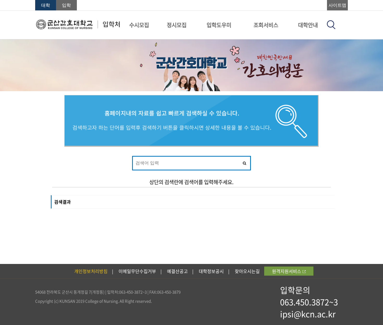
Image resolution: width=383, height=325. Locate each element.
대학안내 (308, 25)
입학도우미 (219, 25)
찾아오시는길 (247, 271)
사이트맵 (337, 5)
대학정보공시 (211, 271)
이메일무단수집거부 (137, 271)
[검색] (244, 163)
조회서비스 (266, 25)
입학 (66, 5)
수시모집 (139, 25)
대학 (45, 5)
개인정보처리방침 (91, 271)
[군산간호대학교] (77, 28)
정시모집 (177, 25)
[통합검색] (331, 27)
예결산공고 (177, 271)
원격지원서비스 (286, 271)
